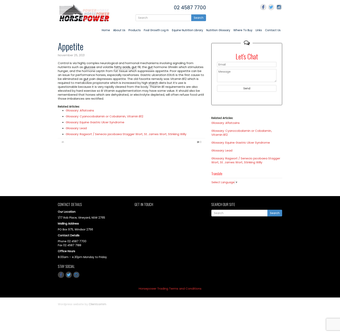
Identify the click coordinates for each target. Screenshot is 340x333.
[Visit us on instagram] (279, 7)
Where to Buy (242, 30)
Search (198, 18)
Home (106, 30)
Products (134, 30)
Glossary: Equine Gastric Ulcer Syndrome (95, 122)
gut (134, 67)
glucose (89, 67)
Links (259, 30)
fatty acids (122, 67)
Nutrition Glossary (218, 30)
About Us (119, 30)
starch (153, 83)
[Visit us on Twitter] (271, 7)
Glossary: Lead (76, 128)
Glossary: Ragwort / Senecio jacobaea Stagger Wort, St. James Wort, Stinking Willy (126, 134)
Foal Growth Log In (156, 30)
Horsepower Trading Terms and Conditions (170, 288)
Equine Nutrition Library (187, 30)
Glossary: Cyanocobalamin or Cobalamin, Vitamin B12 (104, 116)
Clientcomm (97, 304)
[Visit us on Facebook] (263, 7)
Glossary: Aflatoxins (80, 110)
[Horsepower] (84, 13)
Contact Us (273, 30)
